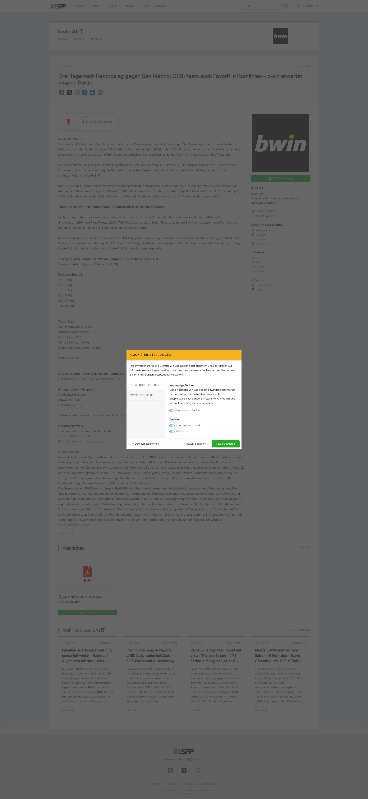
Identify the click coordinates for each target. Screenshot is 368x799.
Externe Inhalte (141, 395)
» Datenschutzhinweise (146, 443)
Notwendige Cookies (144, 385)
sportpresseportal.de (188, 425)
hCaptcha (181, 431)
